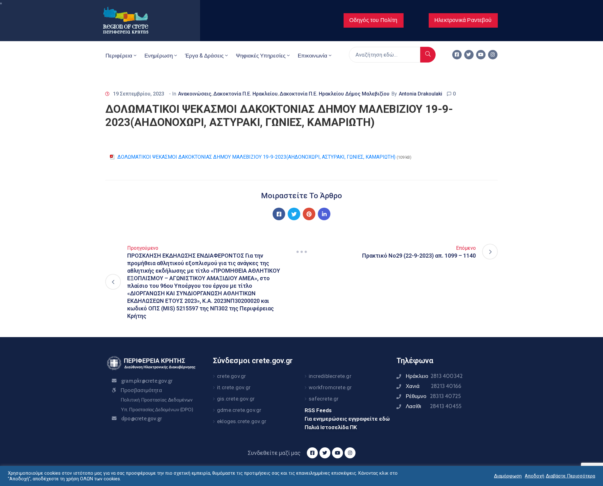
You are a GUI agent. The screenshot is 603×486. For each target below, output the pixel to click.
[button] (374, 20)
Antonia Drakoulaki (420, 94)
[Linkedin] (324, 214)
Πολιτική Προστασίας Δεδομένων (157, 400)
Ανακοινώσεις (194, 94)
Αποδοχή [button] (534, 476)
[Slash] (301, 251)
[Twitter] (469, 54)
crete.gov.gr (231, 376)
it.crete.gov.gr (234, 387)
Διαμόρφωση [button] (508, 476)
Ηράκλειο (434, 376)
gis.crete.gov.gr (236, 399)
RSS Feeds (318, 410)
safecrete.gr (324, 399)
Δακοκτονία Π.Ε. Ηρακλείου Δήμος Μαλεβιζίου (334, 94)
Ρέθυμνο (433, 396)
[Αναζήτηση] (428, 55)
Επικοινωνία (312, 55)
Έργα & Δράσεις (204, 55)
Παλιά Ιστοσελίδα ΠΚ (331, 427)
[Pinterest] (309, 214)
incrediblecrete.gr (330, 376)
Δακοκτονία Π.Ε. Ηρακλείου (245, 94)
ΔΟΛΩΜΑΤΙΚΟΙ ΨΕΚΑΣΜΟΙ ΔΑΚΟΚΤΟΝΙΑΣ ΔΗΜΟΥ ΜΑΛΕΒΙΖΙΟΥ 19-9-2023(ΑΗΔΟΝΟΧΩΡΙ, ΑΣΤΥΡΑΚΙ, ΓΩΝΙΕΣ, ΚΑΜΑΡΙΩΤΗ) (256, 157)
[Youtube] (481, 54)
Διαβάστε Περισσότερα (570, 476)
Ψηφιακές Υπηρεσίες (260, 55)
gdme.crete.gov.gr (239, 410)
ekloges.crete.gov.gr (241, 421)
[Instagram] (492, 54)
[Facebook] (279, 214)
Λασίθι (433, 406)
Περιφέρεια (119, 55)
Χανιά (433, 386)
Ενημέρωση (158, 55)
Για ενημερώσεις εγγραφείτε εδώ (347, 419)
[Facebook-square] (457, 54)
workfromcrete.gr (330, 387)
